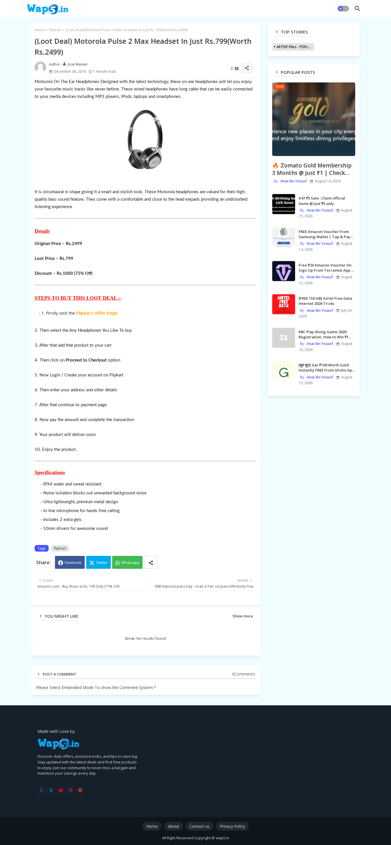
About (173, 826)
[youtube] (61, 790)
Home (40, 29)
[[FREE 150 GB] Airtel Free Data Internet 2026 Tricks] (283, 304)
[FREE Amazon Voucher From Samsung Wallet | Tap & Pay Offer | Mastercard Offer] (283, 238)
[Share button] (151, 562)
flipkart (55, 29)
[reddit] (80, 790)
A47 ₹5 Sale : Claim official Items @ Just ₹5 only (322, 201)
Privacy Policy (232, 826)
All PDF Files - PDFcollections (295, 46)
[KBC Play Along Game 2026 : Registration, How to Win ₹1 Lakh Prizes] (283, 338)
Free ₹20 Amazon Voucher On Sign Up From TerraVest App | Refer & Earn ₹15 (326, 267)
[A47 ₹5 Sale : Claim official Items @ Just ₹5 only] (283, 204)
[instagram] (70, 790)
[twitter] (51, 790)
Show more (242, 616)
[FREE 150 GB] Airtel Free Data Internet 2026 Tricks (325, 301)
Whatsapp (130, 562)
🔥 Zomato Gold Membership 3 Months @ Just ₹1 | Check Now (311, 169)
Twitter (102, 562)
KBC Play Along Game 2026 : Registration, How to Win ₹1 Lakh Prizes (324, 334)
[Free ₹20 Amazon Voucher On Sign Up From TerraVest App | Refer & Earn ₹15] (283, 271)
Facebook (73, 562)
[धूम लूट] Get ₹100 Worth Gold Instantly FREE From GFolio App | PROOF (326, 367)
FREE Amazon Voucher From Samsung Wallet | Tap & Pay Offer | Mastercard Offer (324, 234)
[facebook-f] (41, 790)
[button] (343, 8)
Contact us (199, 826)
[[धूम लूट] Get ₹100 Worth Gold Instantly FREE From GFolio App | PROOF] (283, 371)
